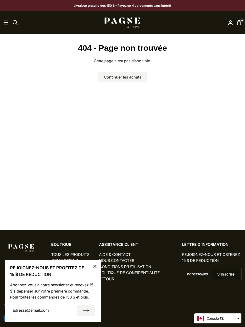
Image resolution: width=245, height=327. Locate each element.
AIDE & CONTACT (115, 254)
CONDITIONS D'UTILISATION (125, 266)
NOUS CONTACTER (116, 260)
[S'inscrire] (86, 310)
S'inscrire (225, 274)
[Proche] (95, 266)
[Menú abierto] (4, 22)
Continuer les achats (122, 77)
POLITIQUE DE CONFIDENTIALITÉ (129, 272)
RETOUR (106, 278)
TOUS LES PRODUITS (70, 254)
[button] (217, 318)
